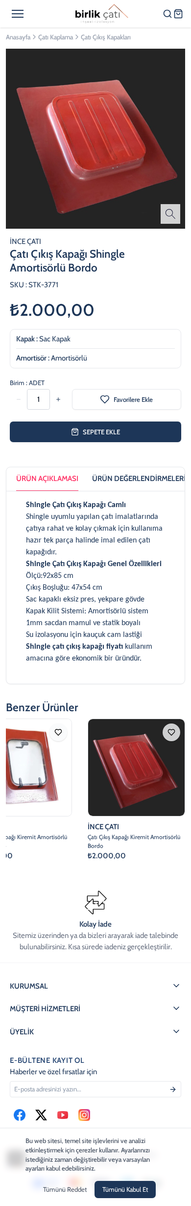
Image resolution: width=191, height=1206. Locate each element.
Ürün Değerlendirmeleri (139, 478)
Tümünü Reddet (65, 1189)
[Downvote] (58, 399)
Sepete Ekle (101, 432)
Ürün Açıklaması (47, 478)
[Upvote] (18, 399)
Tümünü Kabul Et (125, 1189)
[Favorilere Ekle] (58, 732)
